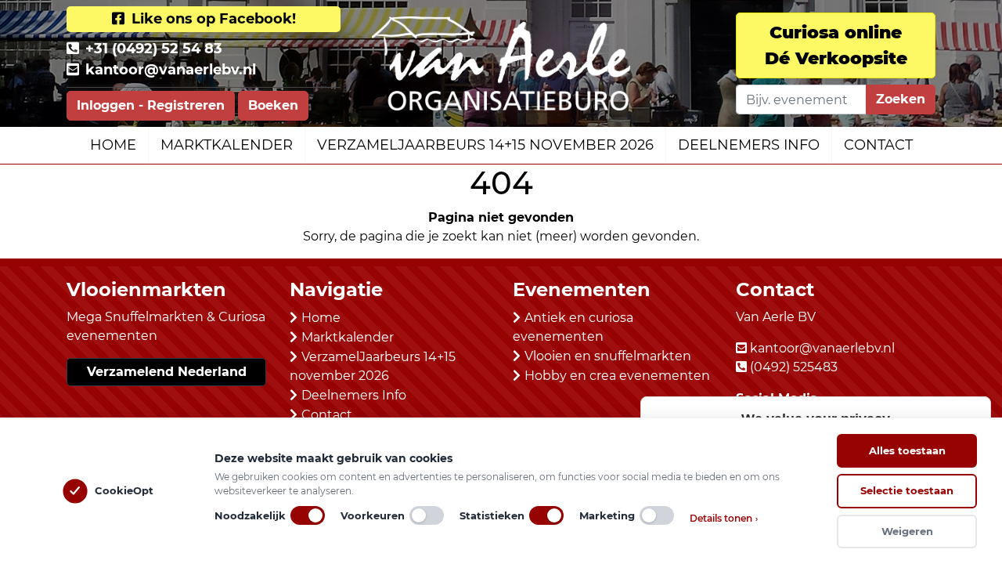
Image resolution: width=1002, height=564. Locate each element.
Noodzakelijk (250, 515)
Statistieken (492, 515)
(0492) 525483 (794, 367)
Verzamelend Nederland (167, 371)
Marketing (607, 515)
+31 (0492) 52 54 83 (153, 48)
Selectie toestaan (906, 490)
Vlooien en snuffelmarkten (607, 356)
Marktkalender (226, 145)
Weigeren (907, 531)
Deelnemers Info (749, 145)
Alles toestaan (907, 450)
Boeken (273, 105)
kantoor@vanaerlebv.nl (170, 69)
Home (113, 145)
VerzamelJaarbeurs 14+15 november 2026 (485, 145)
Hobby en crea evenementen (617, 375)
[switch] (307, 515)
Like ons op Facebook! (212, 18)
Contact (878, 145)
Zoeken (900, 99)
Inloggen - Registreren (151, 105)
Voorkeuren (373, 515)
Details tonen (724, 518)
